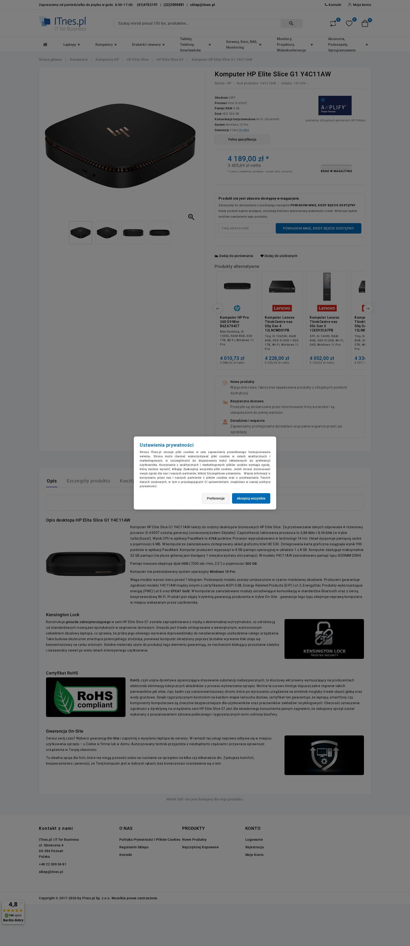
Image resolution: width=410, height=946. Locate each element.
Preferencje (216, 498)
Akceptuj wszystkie (251, 498)
